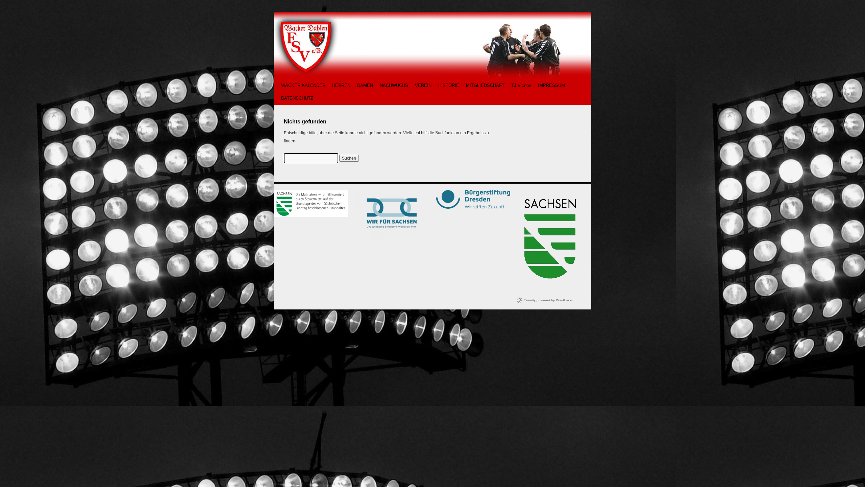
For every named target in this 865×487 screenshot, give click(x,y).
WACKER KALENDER (303, 85)
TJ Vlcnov (521, 85)
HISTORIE (448, 85)
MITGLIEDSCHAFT (485, 85)
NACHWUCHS (394, 85)
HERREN (341, 85)
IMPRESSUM (551, 85)
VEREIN (423, 85)
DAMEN (365, 85)
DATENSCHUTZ (297, 98)
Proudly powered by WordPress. (549, 300)
